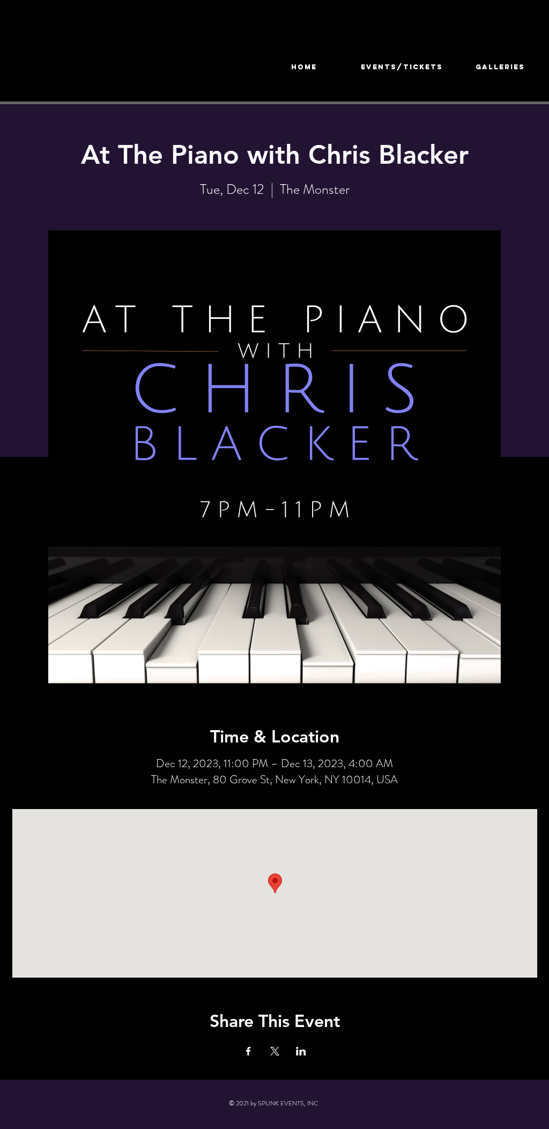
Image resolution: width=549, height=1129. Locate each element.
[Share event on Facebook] (248, 1051)
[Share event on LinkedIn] (301, 1051)
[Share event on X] (275, 1051)
